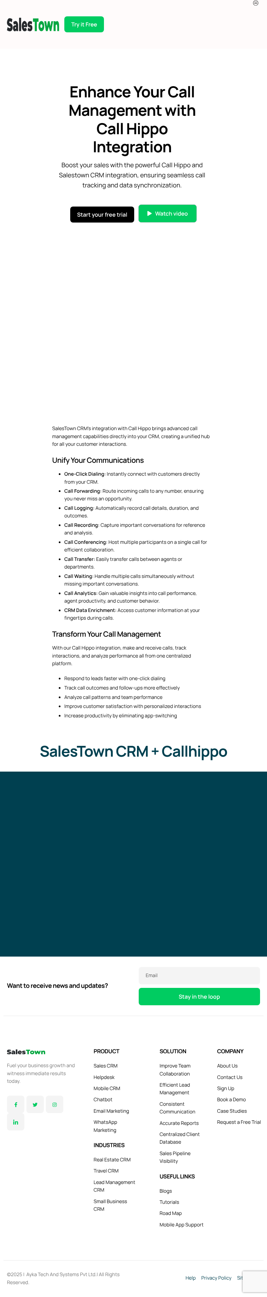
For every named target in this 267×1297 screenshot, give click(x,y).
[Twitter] (35, 1104)
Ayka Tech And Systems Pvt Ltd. (61, 1274)
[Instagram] (54, 1104)
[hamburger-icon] (256, 3)
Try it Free (84, 24)
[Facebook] (15, 1104)
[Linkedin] (15, 1121)
